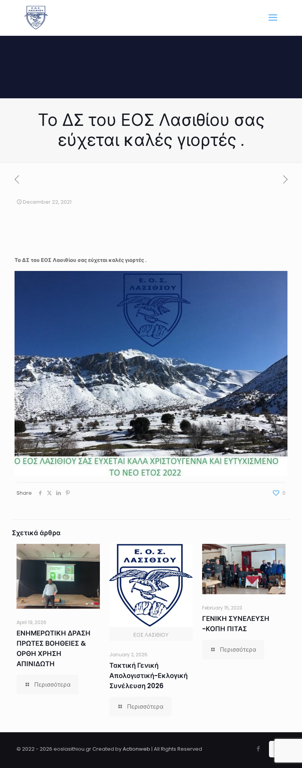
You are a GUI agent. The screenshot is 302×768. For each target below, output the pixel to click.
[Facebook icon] (258, 748)
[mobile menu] (273, 17)
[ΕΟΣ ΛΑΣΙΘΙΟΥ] (36, 17)
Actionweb (136, 749)
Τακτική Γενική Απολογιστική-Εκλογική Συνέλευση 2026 (148, 676)
